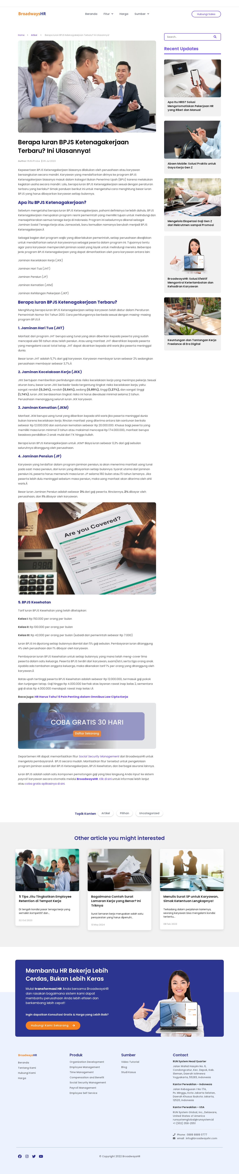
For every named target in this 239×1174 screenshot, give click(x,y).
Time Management (82, 1072)
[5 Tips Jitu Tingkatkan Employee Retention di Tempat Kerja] (47, 890)
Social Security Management (88, 1082)
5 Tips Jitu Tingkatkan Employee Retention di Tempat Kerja (45, 898)
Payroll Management (83, 1088)
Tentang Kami (27, 1068)
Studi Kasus (128, 1072)
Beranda (91, 14)
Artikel (34, 35)
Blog (124, 1067)
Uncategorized (149, 813)
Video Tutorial (130, 1062)
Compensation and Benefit (87, 1077)
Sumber (140, 14)
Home (21, 35)
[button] (215, 37)
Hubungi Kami (27, 1073)
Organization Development (87, 1062)
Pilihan (124, 813)
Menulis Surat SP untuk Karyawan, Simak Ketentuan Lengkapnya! (191, 898)
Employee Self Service (83, 1093)
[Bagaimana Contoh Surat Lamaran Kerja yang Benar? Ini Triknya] (119, 890)
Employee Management (85, 1067)
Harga (124, 14)
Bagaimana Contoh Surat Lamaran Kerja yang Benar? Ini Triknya (116, 900)
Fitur (107, 14)
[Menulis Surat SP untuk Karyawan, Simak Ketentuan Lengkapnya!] (192, 890)
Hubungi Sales (206, 14)
